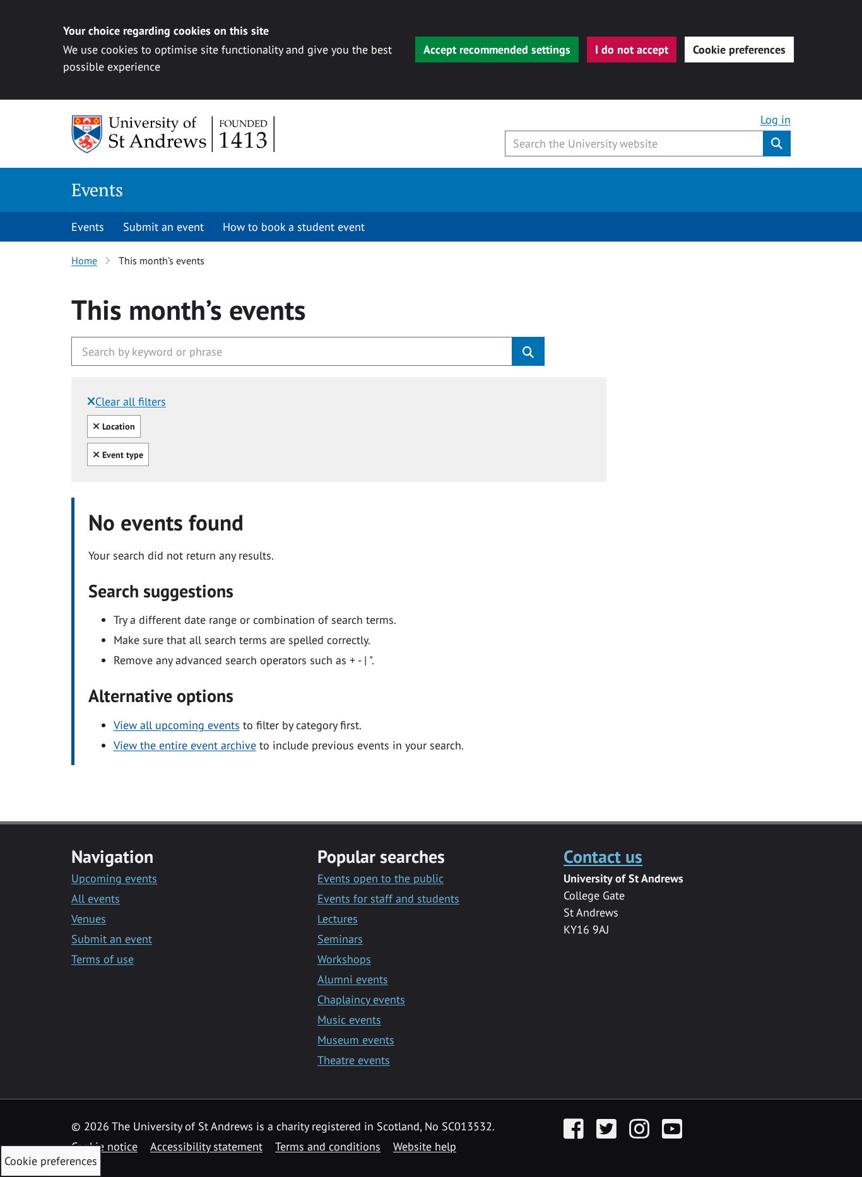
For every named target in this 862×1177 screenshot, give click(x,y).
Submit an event (163, 227)
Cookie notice (104, 1146)
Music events (349, 1019)
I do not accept (631, 49)
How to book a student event (294, 227)
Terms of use (102, 959)
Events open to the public (380, 878)
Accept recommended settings (496, 49)
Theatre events (353, 1060)
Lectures (337, 918)
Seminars (340, 939)
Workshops (344, 959)
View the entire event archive (185, 745)
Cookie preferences (739, 49)
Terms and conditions (328, 1146)
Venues (88, 918)
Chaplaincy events (361, 999)
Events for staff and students (388, 898)
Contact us (603, 856)
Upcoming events (114, 878)
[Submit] (528, 351)
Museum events (355, 1040)
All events (95, 898)
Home (84, 260)
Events (97, 189)
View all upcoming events (177, 725)
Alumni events (352, 979)
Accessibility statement (206, 1146)
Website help (424, 1146)
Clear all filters (130, 401)
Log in (775, 119)
